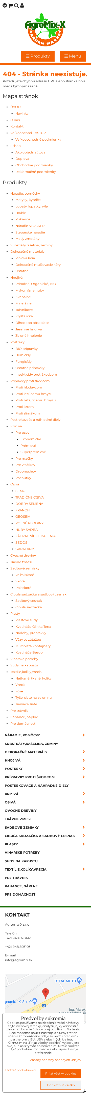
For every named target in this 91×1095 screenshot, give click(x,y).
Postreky (17, 342)
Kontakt (17, 126)
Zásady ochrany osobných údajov (55, 1060)
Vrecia (20, 685)
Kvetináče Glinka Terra (33, 627)
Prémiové (28, 446)
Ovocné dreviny (23, 555)
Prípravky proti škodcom (30, 381)
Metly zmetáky (27, 239)
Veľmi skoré (24, 575)
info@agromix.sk (18, 960)
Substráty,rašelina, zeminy (31, 245)
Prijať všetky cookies (60, 1073)
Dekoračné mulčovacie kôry (38, 265)
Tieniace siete (26, 704)
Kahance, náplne (24, 717)
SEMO (20, 491)
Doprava (22, 159)
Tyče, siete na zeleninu (33, 697)
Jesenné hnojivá (28, 329)
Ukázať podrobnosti (20, 1070)
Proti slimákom (27, 413)
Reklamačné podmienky (35, 172)
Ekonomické (30, 439)
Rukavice (22, 219)
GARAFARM (24, 549)
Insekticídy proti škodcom (36, 374)
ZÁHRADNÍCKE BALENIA (35, 536)
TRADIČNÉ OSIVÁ (29, 497)
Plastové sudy (26, 620)
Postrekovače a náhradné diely (35, 420)
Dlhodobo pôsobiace (32, 323)
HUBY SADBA (26, 530)
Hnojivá (16, 277)
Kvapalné (23, 297)
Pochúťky (23, 478)
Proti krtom (24, 407)
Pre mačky (24, 458)
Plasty (15, 613)
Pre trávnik (19, 711)
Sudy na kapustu (24, 665)
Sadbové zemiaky (24, 568)
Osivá (14, 484)
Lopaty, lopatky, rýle (31, 206)
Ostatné (22, 271)
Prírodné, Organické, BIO (35, 284)
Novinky (22, 113)
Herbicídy (23, 355)
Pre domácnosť (22, 723)
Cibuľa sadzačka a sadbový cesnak (38, 594)
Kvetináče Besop (29, 652)
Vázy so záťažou (28, 639)
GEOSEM (22, 516)
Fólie (19, 691)
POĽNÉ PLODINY (29, 523)
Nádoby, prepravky (30, 633)
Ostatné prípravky (29, 368)
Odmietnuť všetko (61, 1085)
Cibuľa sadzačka (28, 607)
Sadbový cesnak (28, 601)
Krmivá (16, 426)
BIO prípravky (26, 349)
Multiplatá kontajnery (33, 646)
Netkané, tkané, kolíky (33, 678)
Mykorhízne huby (29, 290)
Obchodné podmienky (34, 165)
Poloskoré (23, 588)
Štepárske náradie (30, 232)
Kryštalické (24, 316)
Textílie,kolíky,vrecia (26, 672)
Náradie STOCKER (29, 226)
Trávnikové (24, 310)
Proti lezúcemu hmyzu (34, 394)
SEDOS (21, 542)
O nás (15, 120)
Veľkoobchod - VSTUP (28, 133)
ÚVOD (15, 107)
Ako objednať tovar (31, 152)
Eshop (15, 146)
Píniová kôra (25, 258)
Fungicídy (23, 361)
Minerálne (23, 303)
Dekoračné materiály (27, 251)
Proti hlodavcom (28, 387)
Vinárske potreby (24, 659)
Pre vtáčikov (25, 465)
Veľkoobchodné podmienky (38, 139)
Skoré (20, 581)
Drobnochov (25, 471)
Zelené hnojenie (28, 335)
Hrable (20, 213)
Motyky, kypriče (28, 200)
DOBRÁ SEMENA (29, 504)
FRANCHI (22, 510)
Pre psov (22, 432)
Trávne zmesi (21, 562)
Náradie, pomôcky (25, 193)
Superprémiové (33, 452)
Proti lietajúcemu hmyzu (35, 400)
